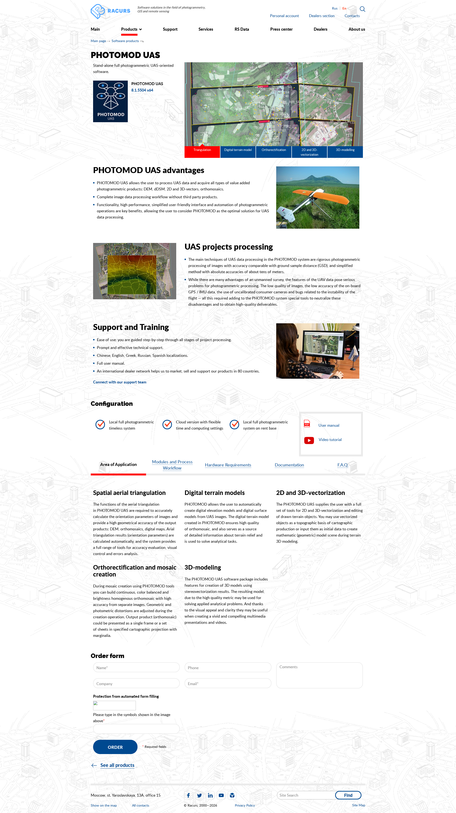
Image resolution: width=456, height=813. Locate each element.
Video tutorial (330, 439)
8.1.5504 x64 (142, 90)
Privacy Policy (245, 805)
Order (115, 747)
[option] (274, 104)
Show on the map (104, 805)
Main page (98, 41)
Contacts (352, 15)
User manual (328, 425)
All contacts (140, 805)
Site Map (358, 805)
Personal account (284, 15)
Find (348, 795)
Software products (125, 41)
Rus (334, 8)
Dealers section (322, 15)
